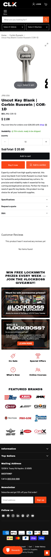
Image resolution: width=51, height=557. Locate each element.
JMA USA (5, 95)
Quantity (4, 136)
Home (4, 35)
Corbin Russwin (16, 35)
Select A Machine (35, 27)
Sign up (40, 500)
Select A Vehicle (10, 27)
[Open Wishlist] (47, 553)
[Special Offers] (38, 358)
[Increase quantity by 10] (46, 141)
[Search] (46, 20)
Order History (40, 546)
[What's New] (13, 372)
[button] (36, 4)
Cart (30, 546)
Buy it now (13, 165)
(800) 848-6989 (13, 479)
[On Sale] (13, 358)
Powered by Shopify (25, 552)
